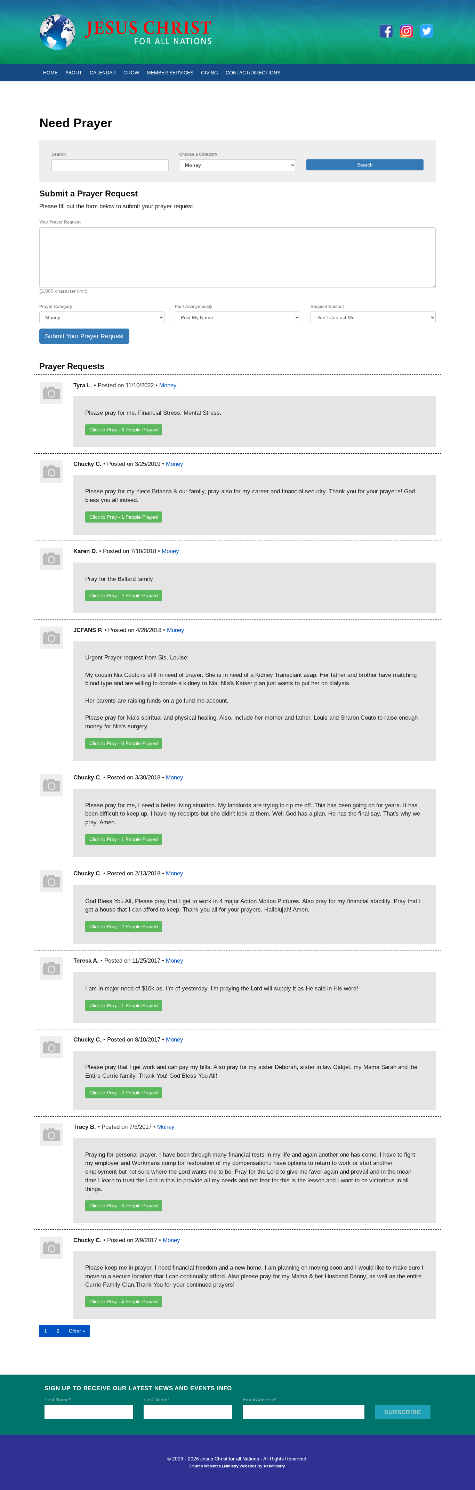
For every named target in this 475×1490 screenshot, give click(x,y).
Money (168, 385)
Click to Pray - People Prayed (123, 429)
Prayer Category (55, 306)
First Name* (58, 1399)
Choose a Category (198, 154)
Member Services (170, 72)
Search (58, 154)
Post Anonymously (193, 306)
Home (50, 72)
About (73, 72)
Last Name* (156, 1399)
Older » (77, 1331)
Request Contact (327, 306)
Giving (209, 72)
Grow (131, 72)
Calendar (103, 72)
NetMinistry (274, 1466)
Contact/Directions (253, 72)
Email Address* (259, 1399)
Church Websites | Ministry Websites (223, 1466)
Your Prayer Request (60, 222)
